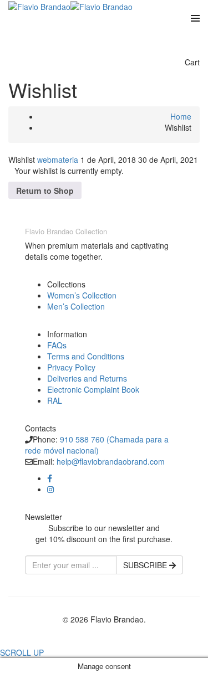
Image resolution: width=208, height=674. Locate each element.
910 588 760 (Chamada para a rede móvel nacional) (97, 445)
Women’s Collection (81, 295)
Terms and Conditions (85, 356)
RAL (54, 400)
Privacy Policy (71, 367)
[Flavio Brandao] (39, 5)
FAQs (57, 345)
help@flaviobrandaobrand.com (111, 461)
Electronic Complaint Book (93, 389)
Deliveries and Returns (87, 378)
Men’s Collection (76, 306)
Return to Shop (45, 190)
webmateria (58, 159)
